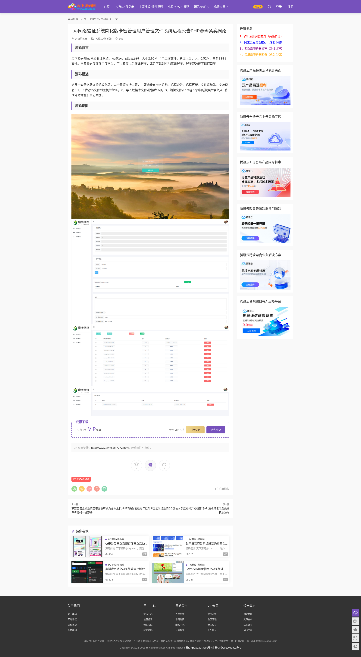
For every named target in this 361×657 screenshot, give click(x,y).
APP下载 (248, 630)
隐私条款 (72, 624)
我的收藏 (147, 624)
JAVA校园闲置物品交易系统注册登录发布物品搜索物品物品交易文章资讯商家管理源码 (206, 569)
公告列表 (179, 630)
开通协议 (72, 619)
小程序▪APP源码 (178, 6)
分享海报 (223, 488)
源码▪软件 (200, 6)
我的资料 (147, 630)
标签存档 (248, 624)
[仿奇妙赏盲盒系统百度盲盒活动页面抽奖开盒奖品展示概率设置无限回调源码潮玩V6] (87, 546)
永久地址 (212, 630)
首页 (107, 6)
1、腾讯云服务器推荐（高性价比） (261, 36)
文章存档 (248, 619)
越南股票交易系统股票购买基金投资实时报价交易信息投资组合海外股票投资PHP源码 (205, 543)
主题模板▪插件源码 (151, 6)
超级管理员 (81, 38)
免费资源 (219, 6)
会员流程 (212, 619)
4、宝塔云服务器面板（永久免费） (262, 54)
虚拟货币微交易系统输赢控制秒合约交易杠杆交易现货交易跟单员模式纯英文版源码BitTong (125, 569)
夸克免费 (179, 619)
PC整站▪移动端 (124, 6)
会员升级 (212, 614)
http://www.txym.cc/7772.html (110, 447)
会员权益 (212, 624)
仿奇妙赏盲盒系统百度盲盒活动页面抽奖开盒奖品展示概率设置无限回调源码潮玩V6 (125, 543)
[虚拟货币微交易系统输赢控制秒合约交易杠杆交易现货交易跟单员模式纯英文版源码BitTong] (87, 572)
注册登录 (147, 619)
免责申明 (72, 630)
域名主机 (179, 624)
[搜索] (269, 7)
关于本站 (72, 614)
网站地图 (248, 614)
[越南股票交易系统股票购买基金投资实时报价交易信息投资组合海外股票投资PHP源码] (168, 546)
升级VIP (195, 429)
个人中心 (147, 614)
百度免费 (179, 614)
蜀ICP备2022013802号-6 (199, 647)
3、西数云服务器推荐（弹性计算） (262, 48)
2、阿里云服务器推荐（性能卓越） (262, 42)
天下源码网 (82, 6)
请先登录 (216, 429)
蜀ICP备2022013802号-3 (228, 647)
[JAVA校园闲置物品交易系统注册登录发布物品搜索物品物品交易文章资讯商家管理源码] (168, 572)
